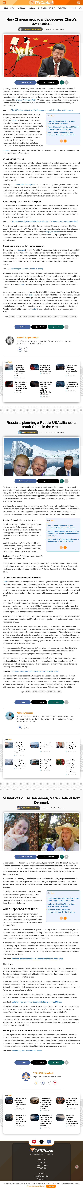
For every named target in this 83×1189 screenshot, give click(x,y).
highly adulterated (53, 232)
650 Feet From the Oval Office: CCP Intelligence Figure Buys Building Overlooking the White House (46, 388)
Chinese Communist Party (26, 100)
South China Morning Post (25, 185)
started (31, 295)
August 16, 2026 (19, 392)
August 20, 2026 (71, 1109)
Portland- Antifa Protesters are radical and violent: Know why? (37, 959)
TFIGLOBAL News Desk (31, 808)
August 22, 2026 (19, 377)
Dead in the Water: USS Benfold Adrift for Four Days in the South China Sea (20, 1119)
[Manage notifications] (77, 1167)
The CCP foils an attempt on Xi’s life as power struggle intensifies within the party (42, 110)
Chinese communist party (26, 316)
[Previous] (61, 141)
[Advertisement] (41, 410)
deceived (21, 250)
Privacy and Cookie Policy (35, 1186)
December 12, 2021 (52, 29)
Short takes (51, 692)
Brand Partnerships (41, 1176)
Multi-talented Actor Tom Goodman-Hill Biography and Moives (37, 1002)
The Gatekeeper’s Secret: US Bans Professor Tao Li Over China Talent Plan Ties (20, 386)
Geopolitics (60, 432)
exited (22, 285)
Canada (32, 8)
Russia (42, 692)
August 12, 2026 (71, 751)
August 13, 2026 (71, 390)
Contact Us (41, 1162)
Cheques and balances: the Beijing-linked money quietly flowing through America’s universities (63, 533)
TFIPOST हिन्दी (41, 1168)
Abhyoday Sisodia (30, 432)
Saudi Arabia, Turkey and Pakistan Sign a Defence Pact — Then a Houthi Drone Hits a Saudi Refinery (71, 766)
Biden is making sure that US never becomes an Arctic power (35, 671)
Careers (41, 1173)
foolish (34, 309)
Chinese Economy (43, 316)
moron (14, 120)
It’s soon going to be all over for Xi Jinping (27, 269)
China (62, 29)
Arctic (28, 692)
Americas (21, 8)
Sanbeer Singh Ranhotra (32, 29)
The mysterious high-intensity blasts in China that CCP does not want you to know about (44, 222)
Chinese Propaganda (60, 316)
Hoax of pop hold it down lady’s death (27, 1051)
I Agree (51, 1186)
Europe (73, 8)
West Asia (62, 8)
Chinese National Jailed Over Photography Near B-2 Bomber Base (72, 369)
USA (59, 692)
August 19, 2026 (19, 1126)
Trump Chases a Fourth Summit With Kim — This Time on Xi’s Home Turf (72, 1102)
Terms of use (41, 1179)
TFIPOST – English (41, 1165)
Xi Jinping (6, 150)
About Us (41, 1159)
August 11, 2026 (71, 774)
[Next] (65, 141)
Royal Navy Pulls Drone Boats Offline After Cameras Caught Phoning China (46, 764)
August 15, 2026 (45, 396)
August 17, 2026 (71, 1126)
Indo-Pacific (9, 8)
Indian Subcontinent (46, 8)
